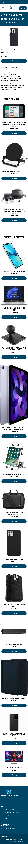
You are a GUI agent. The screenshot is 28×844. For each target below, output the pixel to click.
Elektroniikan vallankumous (11, 812)
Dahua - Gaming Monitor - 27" (14, 768)
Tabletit (13, 22)
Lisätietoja (14, 61)
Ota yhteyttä (13, 839)
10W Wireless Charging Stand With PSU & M (14, 171)
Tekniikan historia (9, 809)
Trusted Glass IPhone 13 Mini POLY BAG (14, 271)
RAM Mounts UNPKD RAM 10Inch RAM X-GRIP (14, 474)
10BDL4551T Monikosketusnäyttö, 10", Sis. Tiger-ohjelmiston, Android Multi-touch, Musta (14, 124)
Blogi (5, 818)
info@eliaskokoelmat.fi (6, 2)
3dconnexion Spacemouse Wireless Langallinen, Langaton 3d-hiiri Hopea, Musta (14, 211)
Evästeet (20, 839)
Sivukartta (20, 841)
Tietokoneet (6, 22)
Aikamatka (6, 815)
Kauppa (23, 8)
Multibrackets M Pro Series (14, 644)
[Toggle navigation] (3, 8)
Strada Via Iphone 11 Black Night (14, 559)
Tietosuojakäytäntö (10, 841)
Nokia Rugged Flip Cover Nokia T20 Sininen (14, 698)
